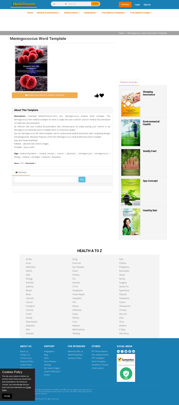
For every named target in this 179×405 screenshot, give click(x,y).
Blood (29, 290)
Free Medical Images (140, 12)
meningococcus (101, 153)
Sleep (122, 274)
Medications (78, 329)
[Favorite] (101, 96)
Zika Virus (124, 333)
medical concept (46, 153)
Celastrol (30, 306)
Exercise (76, 263)
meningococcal (85, 153)
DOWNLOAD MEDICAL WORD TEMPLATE (45, 95)
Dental (29, 317)
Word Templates (99, 361)
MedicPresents (38, 399)
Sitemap (47, 364)
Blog (46, 354)
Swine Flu (124, 286)
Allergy (29, 278)
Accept (7, 396)
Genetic (76, 282)
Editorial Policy (26, 368)
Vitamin (123, 325)
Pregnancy (124, 267)
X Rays (122, 329)
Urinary (122, 309)
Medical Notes (71, 12)
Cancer (29, 302)
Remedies (124, 270)
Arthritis (30, 282)
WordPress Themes (100, 364)
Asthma (29, 286)
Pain (121, 259)
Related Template (128, 82)
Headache (77, 290)
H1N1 (75, 286)
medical (25, 157)
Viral (121, 317)
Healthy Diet (150, 210)
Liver (74, 321)
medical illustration (28, 153)
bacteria (46, 157)
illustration (56, 157)
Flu (73, 278)
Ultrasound (124, 306)
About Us (24, 351)
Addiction (31, 267)
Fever (75, 270)
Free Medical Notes (100, 354)
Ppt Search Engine (52, 368)
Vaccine (123, 313)
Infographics (90, 12)
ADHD (29, 270)
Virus (121, 321)
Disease (30, 333)
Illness (75, 306)
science (60, 153)
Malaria (76, 325)
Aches (29, 259)
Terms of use (26, 358)
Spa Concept (150, 180)
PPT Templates (98, 358)
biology (17, 157)
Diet (28, 329)
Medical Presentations (47, 12)
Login (137, 4)
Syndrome (124, 290)
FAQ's (46, 358)
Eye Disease (78, 267)
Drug (74, 259)
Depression (31, 321)
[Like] (97, 96)
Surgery (123, 282)
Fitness (75, 274)
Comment (22, 172)
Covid (28, 313)
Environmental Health (151, 123)
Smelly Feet (149, 151)
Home (30, 12)
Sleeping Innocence (149, 93)
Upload (125, 4)
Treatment (124, 298)
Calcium (30, 298)
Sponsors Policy (75, 358)
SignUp (147, 4)
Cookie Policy (26, 364)
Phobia (122, 263)
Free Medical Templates (113, 12)
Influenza (76, 309)
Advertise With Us (75, 351)
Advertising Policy (75, 354)
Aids (28, 274)
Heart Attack (78, 294)
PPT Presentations (100, 351)
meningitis (35, 157)
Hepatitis (76, 298)
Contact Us (25, 354)
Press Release (50, 361)
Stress (122, 278)
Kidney (75, 317)
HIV (74, 302)
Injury (75, 313)
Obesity (76, 333)
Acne (28, 263)
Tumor (122, 302)
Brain (28, 294)
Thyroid (123, 294)
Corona (29, 309)
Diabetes (30, 325)
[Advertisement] (89, 24)
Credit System (98, 368)
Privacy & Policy (26, 361)
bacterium (71, 153)
